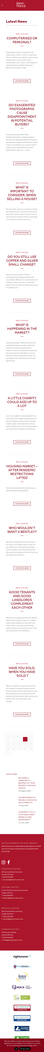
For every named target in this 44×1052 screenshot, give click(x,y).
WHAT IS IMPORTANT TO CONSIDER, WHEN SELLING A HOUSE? (22, 193)
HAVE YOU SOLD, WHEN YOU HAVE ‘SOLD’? (22, 672)
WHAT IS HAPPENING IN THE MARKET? (22, 328)
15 (8, 748)
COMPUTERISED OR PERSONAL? (22, 40)
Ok (16, 1049)
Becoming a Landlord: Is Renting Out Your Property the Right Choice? (27, 783)
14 (31, 744)
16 (14, 748)
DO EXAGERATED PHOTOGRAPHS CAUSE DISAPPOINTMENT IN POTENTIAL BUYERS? (22, 114)
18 (25, 748)
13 (25, 744)
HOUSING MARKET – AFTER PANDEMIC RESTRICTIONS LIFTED (22, 472)
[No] (41, 1045)
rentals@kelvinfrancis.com (13, 919)
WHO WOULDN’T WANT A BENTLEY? (22, 530)
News (18, 34)
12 (19, 744)
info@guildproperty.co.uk (12, 940)
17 (19, 748)
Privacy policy (25, 1049)
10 (8, 744)
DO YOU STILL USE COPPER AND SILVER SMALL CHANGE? (22, 260)
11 (14, 744)
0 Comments (22, 77)
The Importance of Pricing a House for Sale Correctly (27, 799)
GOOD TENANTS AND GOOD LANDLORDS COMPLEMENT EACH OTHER (22, 599)
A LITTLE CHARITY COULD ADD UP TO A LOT (22, 402)
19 (31, 748)
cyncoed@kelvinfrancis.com (13, 880)
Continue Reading (22, 81)
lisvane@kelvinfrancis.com (13, 898)
